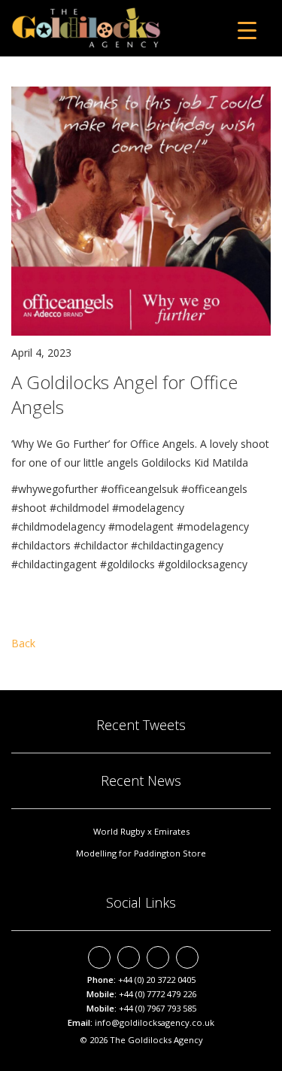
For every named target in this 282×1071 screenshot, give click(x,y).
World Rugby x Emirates (141, 831)
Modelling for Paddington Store (141, 853)
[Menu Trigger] (247, 29)
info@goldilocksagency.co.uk (154, 1022)
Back (23, 643)
